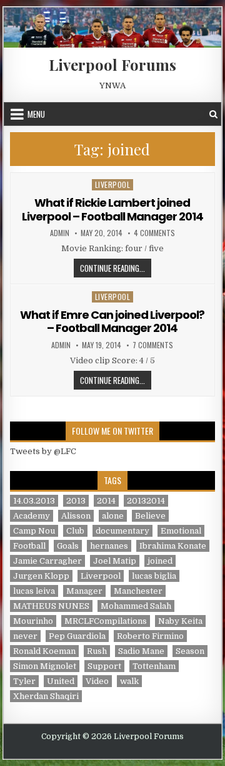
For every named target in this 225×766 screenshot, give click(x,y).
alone (113, 515)
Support (104, 666)
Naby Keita (180, 621)
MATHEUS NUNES (51, 606)
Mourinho (33, 621)
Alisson (76, 515)
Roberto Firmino (150, 636)
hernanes (109, 546)
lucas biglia (154, 576)
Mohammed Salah (136, 606)
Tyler (24, 681)
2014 (106, 500)
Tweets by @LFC (43, 451)
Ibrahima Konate (172, 546)
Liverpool (113, 184)
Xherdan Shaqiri (46, 696)
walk (129, 681)
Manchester (138, 591)
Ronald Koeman (44, 651)
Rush (97, 651)
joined (160, 561)
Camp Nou (34, 531)
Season (190, 651)
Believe (150, 515)
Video (97, 681)
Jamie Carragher (47, 561)
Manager (84, 591)
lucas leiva (34, 591)
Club (75, 531)
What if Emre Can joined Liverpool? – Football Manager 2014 (112, 321)
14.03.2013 (34, 500)
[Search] (213, 114)
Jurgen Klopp (41, 576)
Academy (31, 515)
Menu (36, 114)
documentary (122, 531)
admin (59, 233)
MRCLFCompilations (105, 621)
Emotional (181, 531)
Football (29, 546)
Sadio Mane (141, 651)
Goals (68, 546)
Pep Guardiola (77, 636)
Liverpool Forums (112, 64)
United (60, 681)
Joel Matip (114, 561)
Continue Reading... (115, 267)
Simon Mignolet (44, 666)
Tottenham (154, 666)
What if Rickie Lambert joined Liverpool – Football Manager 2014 (112, 209)
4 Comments (154, 233)
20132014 (146, 500)
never (25, 636)
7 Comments (152, 345)
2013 (76, 500)
